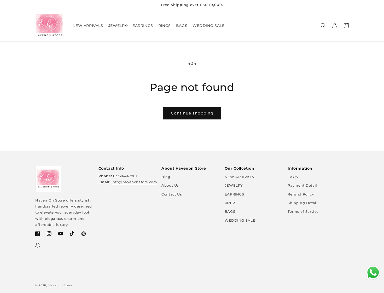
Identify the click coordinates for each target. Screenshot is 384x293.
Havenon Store (60, 285)
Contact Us (171, 194)
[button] (118, 26)
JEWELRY (234, 185)
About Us (170, 185)
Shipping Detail (302, 203)
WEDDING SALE (240, 220)
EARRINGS (234, 194)
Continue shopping (192, 113)
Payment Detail (302, 185)
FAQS (293, 177)
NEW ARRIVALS (239, 177)
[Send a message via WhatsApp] (373, 272)
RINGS (230, 203)
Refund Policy (301, 194)
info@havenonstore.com (134, 182)
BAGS (230, 211)
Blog (165, 177)
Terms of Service (303, 211)
